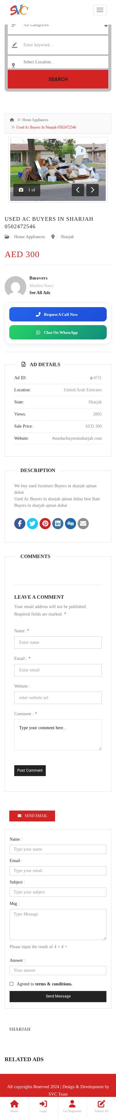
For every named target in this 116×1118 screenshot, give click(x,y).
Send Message (58, 996)
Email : (22, 658)
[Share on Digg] (70, 524)
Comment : (25, 713)
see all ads (39, 292)
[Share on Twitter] (32, 524)
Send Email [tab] (36, 816)
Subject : (17, 882)
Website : (22, 686)
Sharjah (67, 236)
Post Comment (30, 770)
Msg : (14, 903)
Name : (16, 839)
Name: (21, 631)
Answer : (17, 960)
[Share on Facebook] (19, 524)
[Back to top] (96, 1079)
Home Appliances (35, 120)
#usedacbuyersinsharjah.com (77, 438)
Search (58, 79)
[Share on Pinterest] (45, 524)
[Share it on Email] (83, 524)
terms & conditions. (53, 984)
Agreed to (44, 984)
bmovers (38, 278)
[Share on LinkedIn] (57, 524)
